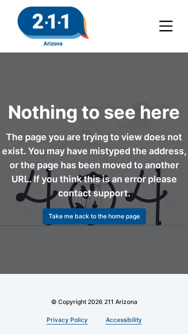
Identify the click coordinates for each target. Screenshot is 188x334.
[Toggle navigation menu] (166, 26)
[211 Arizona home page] (53, 26)
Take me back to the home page (94, 216)
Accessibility (124, 319)
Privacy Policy (67, 319)
